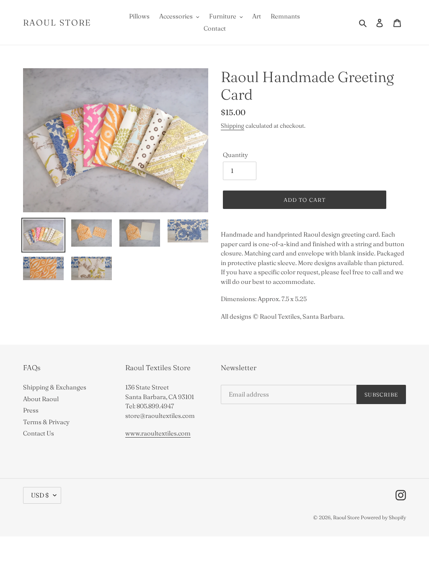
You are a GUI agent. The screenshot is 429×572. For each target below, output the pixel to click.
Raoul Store (57, 23)
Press (31, 410)
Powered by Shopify (383, 517)
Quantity (235, 155)
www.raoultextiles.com (158, 433)
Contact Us (38, 433)
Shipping (232, 125)
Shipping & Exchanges (54, 387)
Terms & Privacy (46, 422)
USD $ (40, 495)
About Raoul (41, 399)
